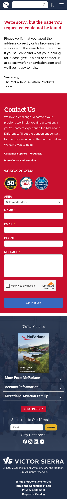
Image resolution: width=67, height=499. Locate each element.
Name (9, 210)
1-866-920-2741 (19, 171)
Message (12, 252)
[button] (33, 409)
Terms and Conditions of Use (33, 482)
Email (9, 224)
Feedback (36, 154)
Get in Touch (33, 303)
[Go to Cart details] (53, 5)
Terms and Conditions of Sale (33, 486)
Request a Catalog (33, 494)
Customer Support (15, 154)
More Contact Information (20, 160)
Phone (9, 238)
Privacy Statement (33, 490)
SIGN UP (51, 427)
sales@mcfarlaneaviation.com (31, 62)
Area (9, 196)
